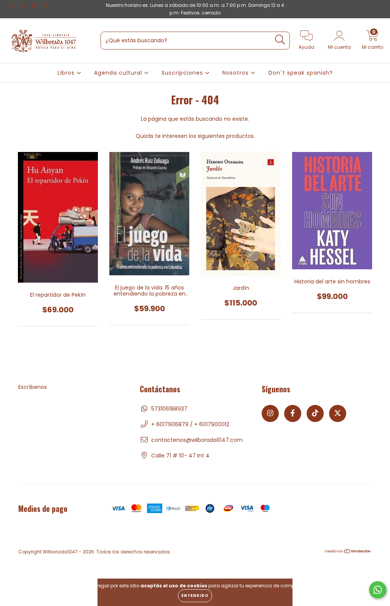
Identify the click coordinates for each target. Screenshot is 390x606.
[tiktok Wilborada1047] (34, 5)
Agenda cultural (119, 73)
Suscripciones (183, 73)
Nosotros (236, 73)
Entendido (195, 595)
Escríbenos (32, 387)
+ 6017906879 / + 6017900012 (190, 424)
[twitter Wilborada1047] (45, 5)
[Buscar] (280, 40)
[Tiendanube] (348, 552)
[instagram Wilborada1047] (11, 5)
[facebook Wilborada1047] (23, 5)
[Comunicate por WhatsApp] (377, 589)
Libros (67, 73)
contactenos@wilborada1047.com (197, 440)
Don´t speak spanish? (301, 73)
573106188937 (169, 409)
